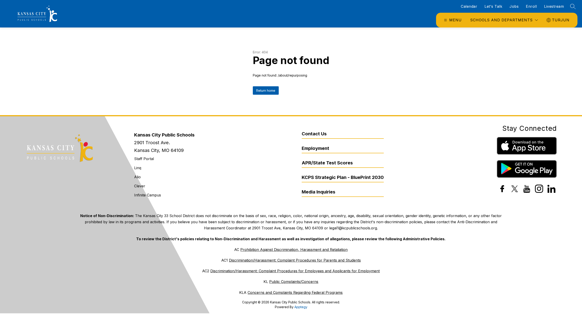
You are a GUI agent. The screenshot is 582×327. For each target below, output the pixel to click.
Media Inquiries (318, 192)
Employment (315, 148)
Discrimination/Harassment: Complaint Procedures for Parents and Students (295, 260)
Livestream (554, 6)
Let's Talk (493, 6)
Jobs (514, 6)
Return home (265, 90)
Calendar (469, 6)
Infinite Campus (147, 195)
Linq (137, 168)
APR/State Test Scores (327, 163)
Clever (139, 186)
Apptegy (300, 307)
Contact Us (314, 133)
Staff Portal (144, 158)
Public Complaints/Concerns (293, 281)
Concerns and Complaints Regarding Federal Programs (295, 292)
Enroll (531, 6)
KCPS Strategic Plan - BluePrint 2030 (343, 177)
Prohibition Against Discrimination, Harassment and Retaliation (294, 249)
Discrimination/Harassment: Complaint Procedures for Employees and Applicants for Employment (295, 271)
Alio (137, 177)
